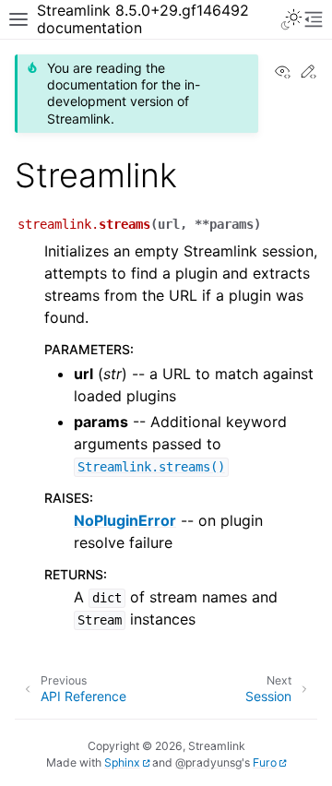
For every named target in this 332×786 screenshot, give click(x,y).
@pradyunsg (208, 762)
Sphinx (122, 762)
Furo (265, 762)
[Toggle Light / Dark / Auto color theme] (291, 19)
